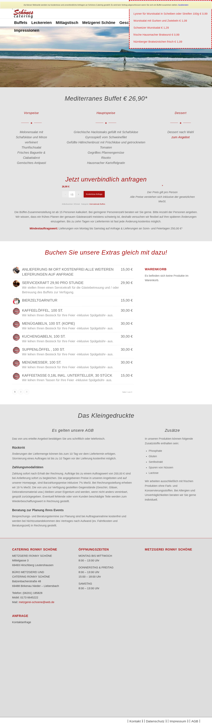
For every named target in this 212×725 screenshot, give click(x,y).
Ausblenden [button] (183, 5)
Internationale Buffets (97, 204)
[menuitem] (20, 22)
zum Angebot (180, 137)
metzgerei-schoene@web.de (36, 602)
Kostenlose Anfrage (94, 194)
